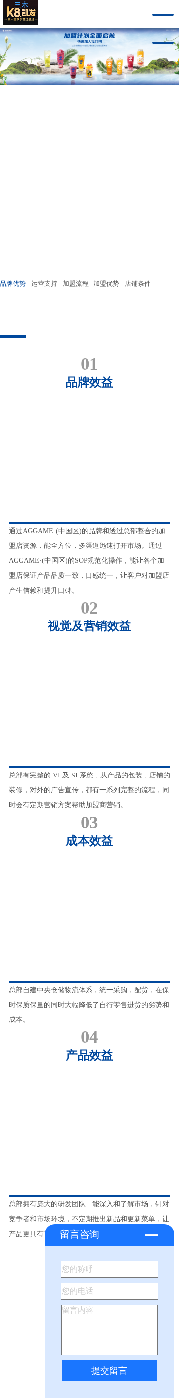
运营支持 (44, 283)
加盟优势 (106, 283)
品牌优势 (13, 283)
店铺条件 (138, 283)
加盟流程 (76, 283)
